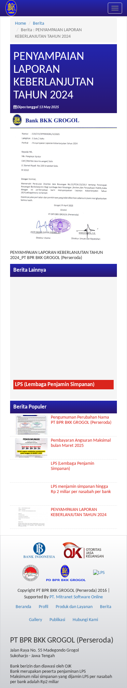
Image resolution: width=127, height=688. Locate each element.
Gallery (35, 619)
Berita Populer (30, 407)
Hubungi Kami (85, 619)
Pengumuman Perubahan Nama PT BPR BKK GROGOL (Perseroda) (81, 420)
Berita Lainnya (29, 270)
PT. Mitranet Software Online (76, 597)
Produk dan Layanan (74, 606)
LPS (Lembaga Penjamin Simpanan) (54, 384)
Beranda (23, 606)
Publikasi (57, 619)
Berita (38, 23)
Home (20, 23)
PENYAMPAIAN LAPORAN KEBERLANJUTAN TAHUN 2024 (78, 512)
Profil (43, 606)
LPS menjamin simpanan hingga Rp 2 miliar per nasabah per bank (81, 489)
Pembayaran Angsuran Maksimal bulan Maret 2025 (81, 443)
